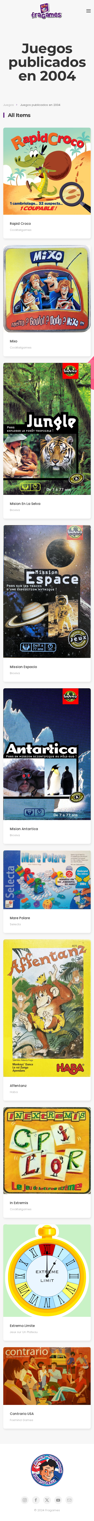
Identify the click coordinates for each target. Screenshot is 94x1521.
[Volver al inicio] (47, 11)
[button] (88, 11)
